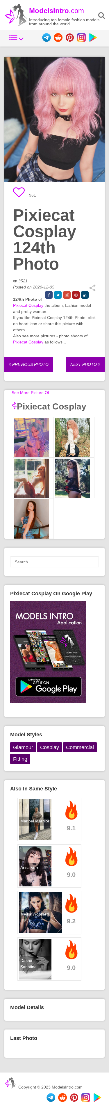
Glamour (23, 747)
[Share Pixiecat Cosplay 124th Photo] (92, 290)
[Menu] (16, 40)
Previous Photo (30, 364)
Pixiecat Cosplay (28, 305)
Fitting (20, 759)
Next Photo (84, 364)
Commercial (80, 747)
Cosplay (49, 747)
